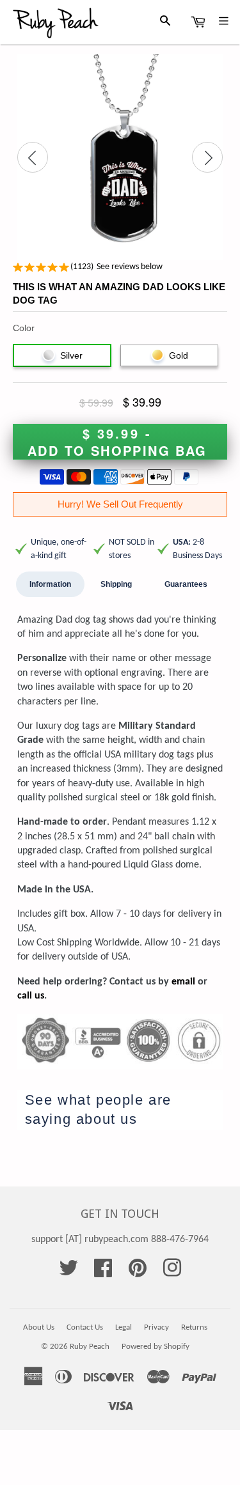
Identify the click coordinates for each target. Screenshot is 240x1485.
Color (24, 328)
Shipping (116, 584)
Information (50, 584)
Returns (194, 1327)
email (183, 982)
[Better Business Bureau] (120, 1021)
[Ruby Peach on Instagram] (172, 1273)
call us (30, 996)
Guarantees (185, 584)
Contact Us (85, 1327)
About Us (38, 1327)
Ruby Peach (89, 1346)
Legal (123, 1327)
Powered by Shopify (155, 1346)
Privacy (156, 1327)
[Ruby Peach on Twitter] (68, 1273)
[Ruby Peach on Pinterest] (137, 1273)
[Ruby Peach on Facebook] (103, 1273)
